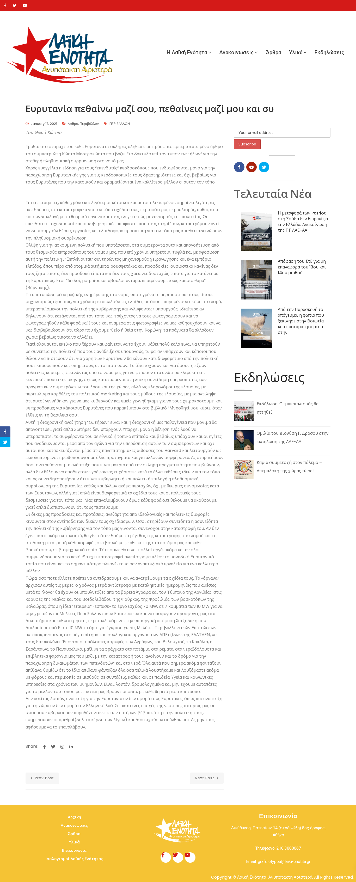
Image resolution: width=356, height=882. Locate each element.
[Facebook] (5, 5)
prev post (44, 778)
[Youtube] (25, 5)
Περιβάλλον (89, 123)
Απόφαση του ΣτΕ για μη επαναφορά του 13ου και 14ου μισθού (302, 267)
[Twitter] (14, 5)
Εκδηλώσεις (329, 52)
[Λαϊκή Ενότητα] (62, 52)
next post (205, 778)
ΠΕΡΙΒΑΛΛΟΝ (119, 123)
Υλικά (296, 52)
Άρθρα (273, 52)
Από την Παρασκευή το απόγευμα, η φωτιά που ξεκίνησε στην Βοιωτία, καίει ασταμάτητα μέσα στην (301, 321)
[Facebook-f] (166, 857)
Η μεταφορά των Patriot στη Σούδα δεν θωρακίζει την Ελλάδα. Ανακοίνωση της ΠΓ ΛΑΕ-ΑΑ (303, 221)
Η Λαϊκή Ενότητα (187, 52)
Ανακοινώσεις (236, 52)
